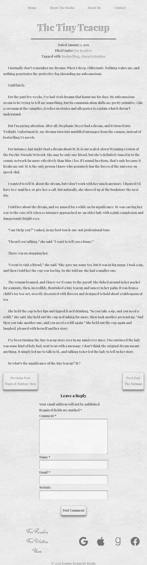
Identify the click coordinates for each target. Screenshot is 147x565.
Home (32, 8)
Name (44, 457)
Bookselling (70, 56)
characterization (93, 56)
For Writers (37, 541)
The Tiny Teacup (73, 27)
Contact (120, 8)
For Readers (83, 50)
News (37, 551)
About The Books (61, 8)
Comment (47, 416)
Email (44, 472)
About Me (94, 8)
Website (45, 487)
